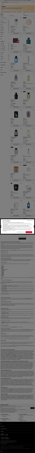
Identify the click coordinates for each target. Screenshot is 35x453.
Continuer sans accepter (30, 220)
